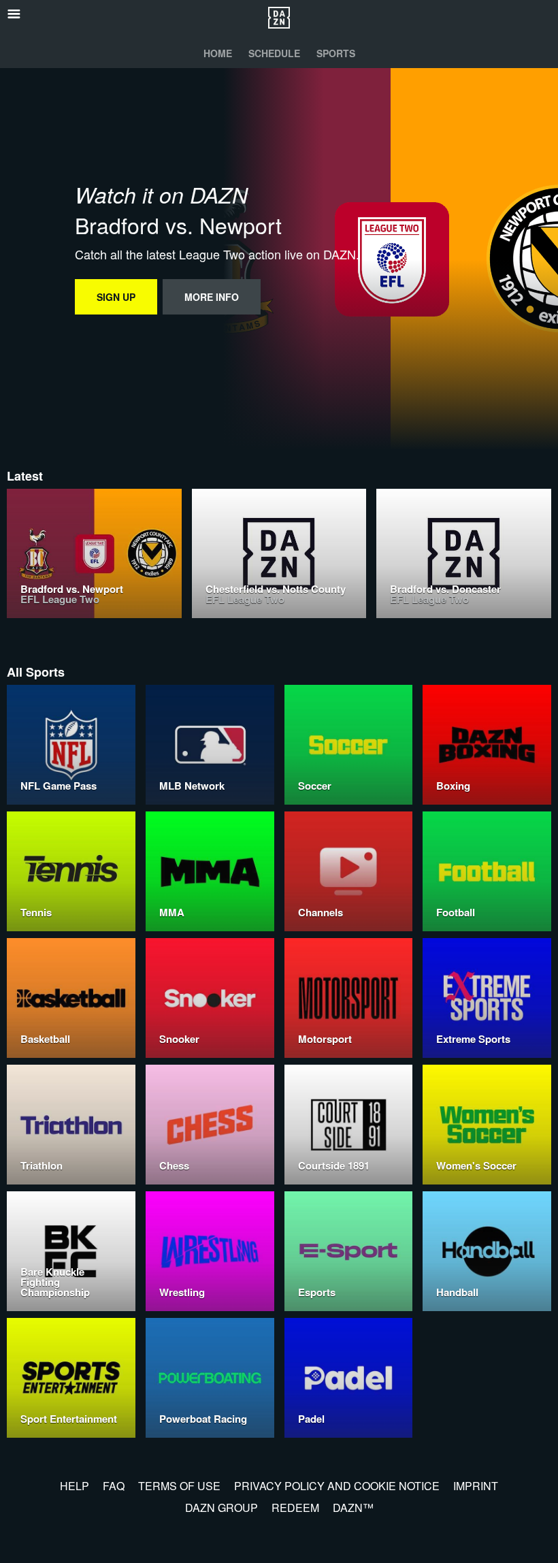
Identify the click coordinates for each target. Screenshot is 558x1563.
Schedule (274, 53)
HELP (74, 1486)
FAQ (114, 1486)
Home (217, 53)
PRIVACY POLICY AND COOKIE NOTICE (337, 1486)
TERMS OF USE (179, 1486)
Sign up (116, 297)
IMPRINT (475, 1486)
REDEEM (295, 1507)
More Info (211, 297)
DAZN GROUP (221, 1507)
